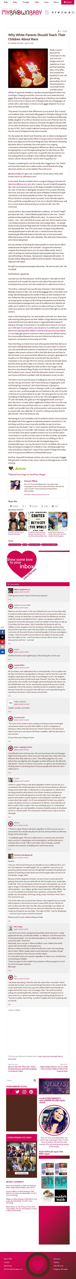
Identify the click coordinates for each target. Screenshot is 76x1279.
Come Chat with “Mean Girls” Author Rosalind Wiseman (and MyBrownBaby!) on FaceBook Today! (22, 1069)
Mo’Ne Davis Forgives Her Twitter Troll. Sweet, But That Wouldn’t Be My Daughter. (57, 534)
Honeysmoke (19, 717)
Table (36, 2)
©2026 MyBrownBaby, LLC (13, 1269)
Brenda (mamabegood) (23, 855)
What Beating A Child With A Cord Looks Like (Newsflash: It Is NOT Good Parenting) (21, 1193)
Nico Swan (18, 927)
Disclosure (56, 1259)
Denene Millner (16, 43)
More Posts (46, 494)
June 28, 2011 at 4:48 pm (21, 781)
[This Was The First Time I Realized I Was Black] (17, 530)
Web (29, 494)
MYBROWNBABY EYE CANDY (19, 1137)
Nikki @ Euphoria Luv (22, 589)
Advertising (8, 1266)
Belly (6, 2)
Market (69, 2)
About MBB (8, 1259)
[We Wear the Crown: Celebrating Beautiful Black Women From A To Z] (14, 1150)
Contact (6, 1262)
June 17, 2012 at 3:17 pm (21, 929)
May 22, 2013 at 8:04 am (21, 979)
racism (25, 544)
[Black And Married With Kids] (47, 1195)
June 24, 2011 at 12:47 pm (21, 592)
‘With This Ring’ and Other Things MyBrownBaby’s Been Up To (21, 1186)
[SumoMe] (2, 651)
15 (60, 31)
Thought (25, 2)
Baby (15, 2)
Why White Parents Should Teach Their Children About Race (36, 37)
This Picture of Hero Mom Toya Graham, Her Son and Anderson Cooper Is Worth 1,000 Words (21, 1208)
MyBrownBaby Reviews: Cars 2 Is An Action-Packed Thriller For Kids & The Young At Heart (54, 1069)
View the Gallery (21, 1173)
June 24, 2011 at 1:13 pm (21, 608)
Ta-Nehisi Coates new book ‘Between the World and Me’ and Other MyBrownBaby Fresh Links (37, 535)
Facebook (39, 494)
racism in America (34, 544)
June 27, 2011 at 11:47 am (21, 750)
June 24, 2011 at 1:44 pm (21, 652)
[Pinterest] (2, 642)
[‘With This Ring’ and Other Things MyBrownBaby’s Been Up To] (29, 1150)
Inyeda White (19, 665)
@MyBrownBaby (15, 174)
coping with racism (15, 544)
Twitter (33, 494)
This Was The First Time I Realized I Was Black (16, 533)
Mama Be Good (44, 169)
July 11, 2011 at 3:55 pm (21, 858)
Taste (46, 2)
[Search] (34, 1080)
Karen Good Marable (13, 1186)
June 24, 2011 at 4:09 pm (21, 704)
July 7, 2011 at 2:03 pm (21, 825)
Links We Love (58, 1266)
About (56, 2)
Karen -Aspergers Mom (23, 747)
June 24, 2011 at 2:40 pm (21, 668)
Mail (25, 494)
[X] (2, 637)
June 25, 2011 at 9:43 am (21, 720)
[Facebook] (2, 632)
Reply (9, 599)
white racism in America (49, 544)
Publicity (56, 1262)
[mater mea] (61, 1195)
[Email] (2, 646)
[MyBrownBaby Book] (47, 1169)
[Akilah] (47, 1182)
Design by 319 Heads (60, 1269)
